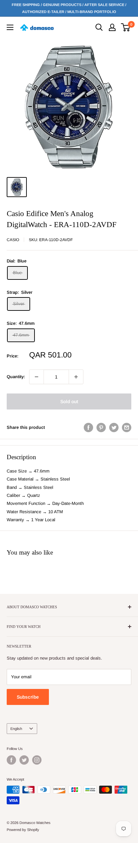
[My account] (112, 27)
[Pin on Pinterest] (101, 427)
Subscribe (28, 697)
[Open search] (99, 27)
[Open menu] (10, 27)
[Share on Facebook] (88, 427)
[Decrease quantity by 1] (36, 377)
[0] (126, 27)
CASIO (13, 239)
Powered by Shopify (23, 830)
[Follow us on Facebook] (11, 760)
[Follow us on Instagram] (37, 760)
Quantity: (16, 376)
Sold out (69, 401)
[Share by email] (126, 427)
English (16, 729)
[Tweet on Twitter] (114, 427)
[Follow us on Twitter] (24, 760)
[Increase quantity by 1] (76, 377)
